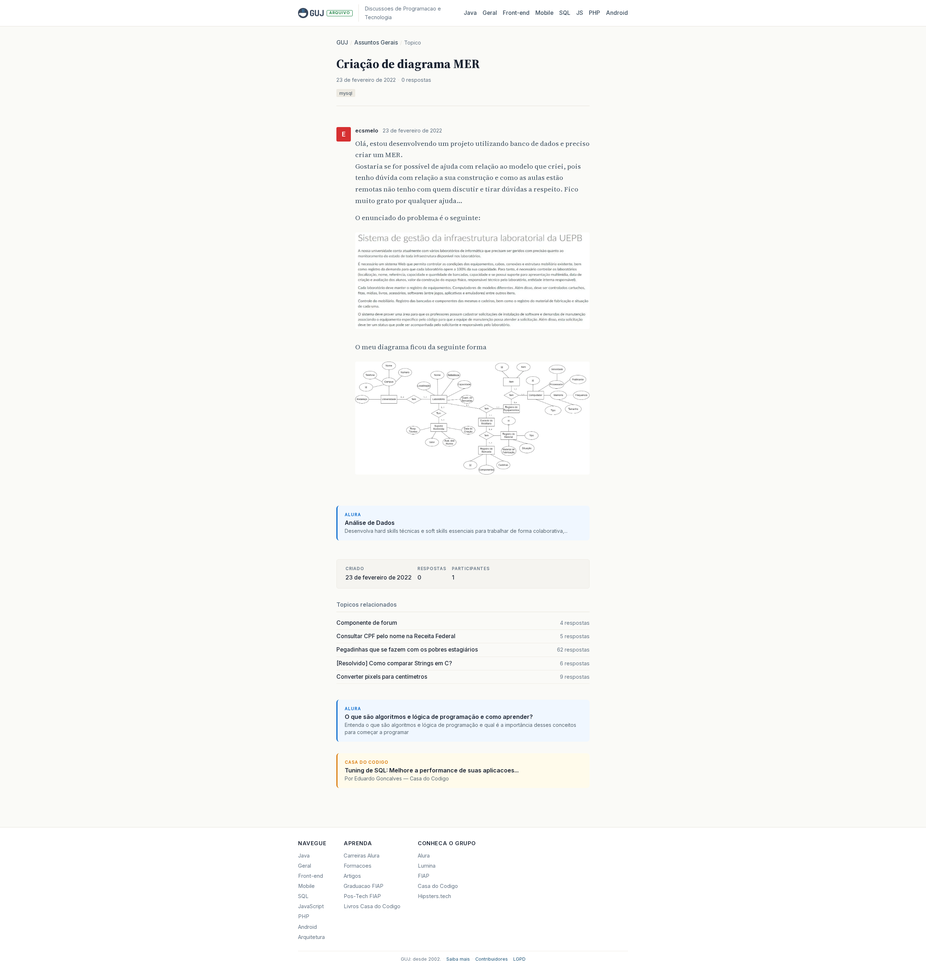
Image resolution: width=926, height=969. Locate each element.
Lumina (427, 866)
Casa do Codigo (438, 886)
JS (579, 12)
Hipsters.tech (434, 896)
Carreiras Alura (361, 855)
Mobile (544, 12)
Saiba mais (458, 959)
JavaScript (311, 906)
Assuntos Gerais (376, 42)
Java (470, 12)
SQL (564, 12)
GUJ (342, 42)
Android (617, 12)
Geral (490, 12)
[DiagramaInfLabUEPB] (472, 475)
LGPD (519, 959)
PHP (594, 12)
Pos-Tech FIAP (362, 896)
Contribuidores (491, 959)
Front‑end (516, 12)
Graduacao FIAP (363, 886)
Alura (424, 855)
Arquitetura (311, 937)
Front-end (310, 876)
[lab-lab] (472, 329)
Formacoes (357, 866)
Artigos (352, 876)
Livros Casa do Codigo (372, 906)
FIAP (423, 876)
